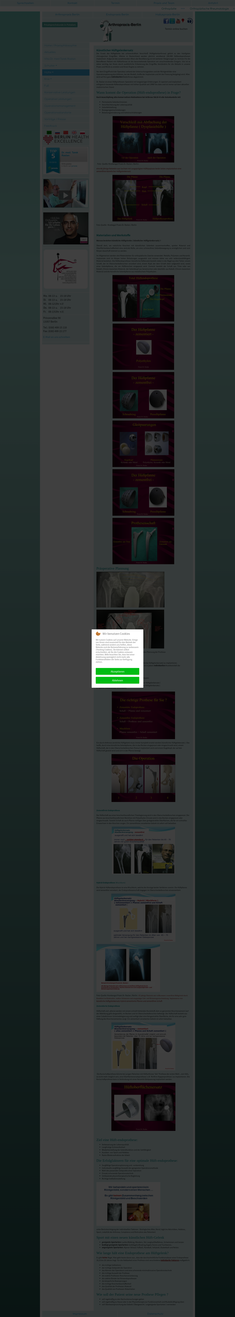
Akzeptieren (117, 671)
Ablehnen (117, 680)
